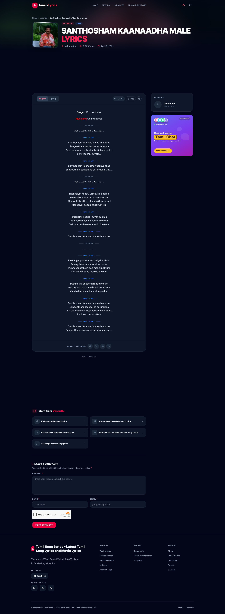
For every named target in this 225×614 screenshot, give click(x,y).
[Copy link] (108, 346)
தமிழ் (53, 99)
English (42, 99)
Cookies (190, 608)
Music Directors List (143, 556)
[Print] (139, 98)
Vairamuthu (70, 46)
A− (115, 99)
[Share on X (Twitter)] (96, 346)
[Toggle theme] (183, 5)
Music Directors (137, 5)
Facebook (41, 576)
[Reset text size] (119, 99)
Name (35, 499)
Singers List (139, 551)
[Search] (190, 5)
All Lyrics (138, 560)
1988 (79, 23)
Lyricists (119, 5)
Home (95, 5)
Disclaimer (172, 560)
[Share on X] (43, 588)
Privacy (171, 565)
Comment (37, 473)
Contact (171, 570)
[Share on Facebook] (90, 346)
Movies (106, 5)
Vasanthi (43, 18)
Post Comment (44, 525)
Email (93, 499)
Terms (181, 608)
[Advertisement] (112, 71)
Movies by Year (106, 556)
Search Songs (106, 570)
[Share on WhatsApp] (102, 346)
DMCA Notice (174, 556)
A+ (122, 99)
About (170, 551)
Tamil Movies (105, 551)
